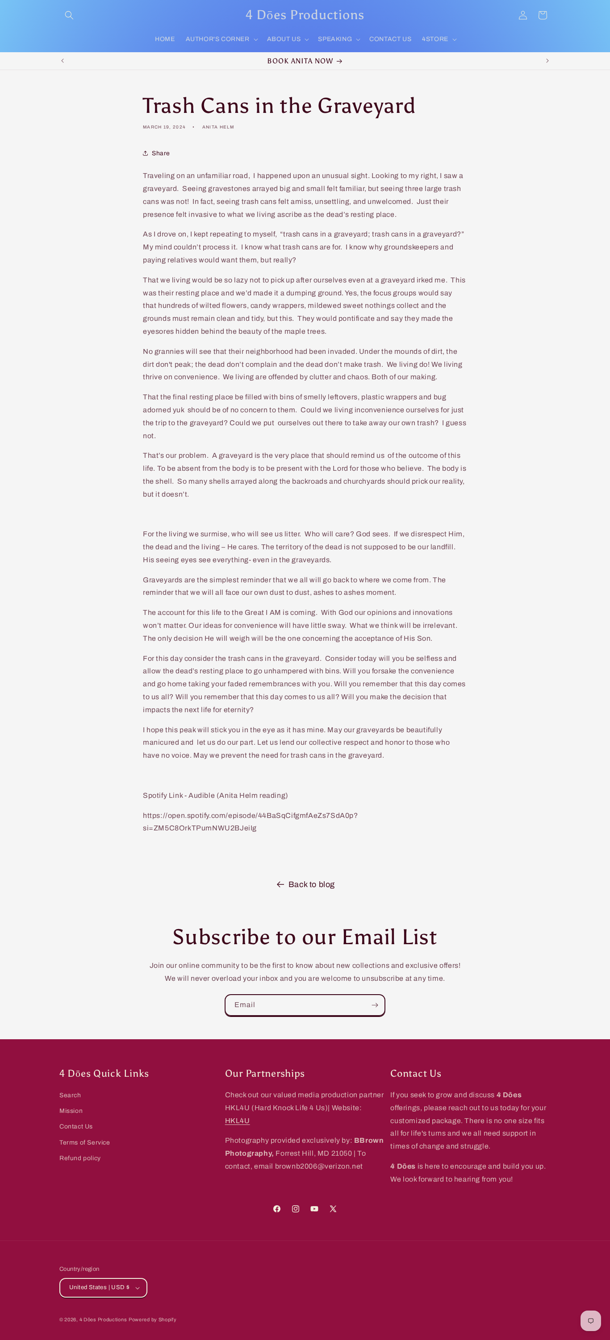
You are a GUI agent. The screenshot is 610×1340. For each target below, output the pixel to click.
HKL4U (237, 1120)
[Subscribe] (374, 1005)
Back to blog (311, 884)
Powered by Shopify (153, 1319)
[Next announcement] (547, 60)
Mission (71, 1111)
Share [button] (161, 153)
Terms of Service (84, 1142)
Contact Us (76, 1126)
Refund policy (80, 1158)
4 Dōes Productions (103, 1319)
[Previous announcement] (62, 60)
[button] (69, 15)
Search (70, 1095)
